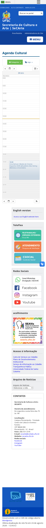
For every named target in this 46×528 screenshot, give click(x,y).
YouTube (17, 445)
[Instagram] (27, 298)
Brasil (8, 2)
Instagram (18, 443)
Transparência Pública (22, 366)
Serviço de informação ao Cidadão (27, 364)
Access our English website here (26, 216)
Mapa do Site (30, 7)
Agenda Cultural (14, 53)
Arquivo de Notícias (21, 385)
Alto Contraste (17, 7)
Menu (36, 39)
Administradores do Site (34, 33)
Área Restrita (17, 33)
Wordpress (7, 520)
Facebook (18, 441)
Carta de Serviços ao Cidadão (25, 357)
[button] (36, 201)
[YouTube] (27, 305)
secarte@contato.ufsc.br (29, 434)
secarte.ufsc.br (28, 436)
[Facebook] (27, 290)
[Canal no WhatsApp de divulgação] (27, 283)
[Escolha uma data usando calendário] (9, 69)
